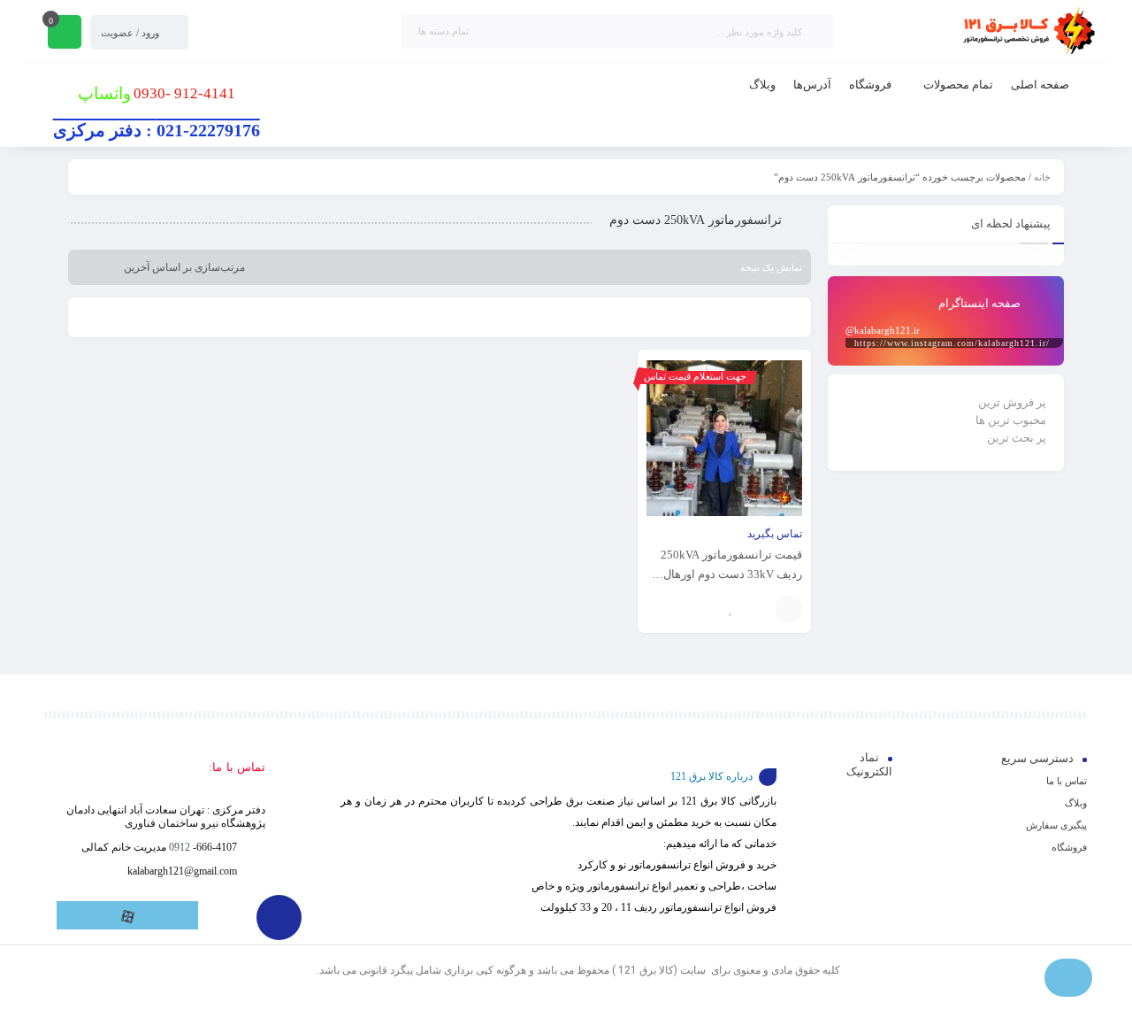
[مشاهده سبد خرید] (64, 33)
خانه (1042, 177)
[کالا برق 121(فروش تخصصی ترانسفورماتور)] (1026, 32)
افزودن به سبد (789, 609)
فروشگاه (1069, 847)
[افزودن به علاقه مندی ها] (731, 609)
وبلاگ (1076, 803)
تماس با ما (1066, 780)
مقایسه (758, 609)
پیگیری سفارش (1056, 825)
